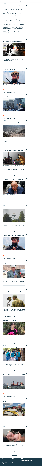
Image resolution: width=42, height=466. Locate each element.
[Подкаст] (31, 460)
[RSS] (30, 460)
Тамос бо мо (3, 463)
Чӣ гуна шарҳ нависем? (4, 462)
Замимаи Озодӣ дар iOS (14, 461)
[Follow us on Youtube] (24, 460)
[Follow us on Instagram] (26, 460)
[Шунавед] (38, 1)
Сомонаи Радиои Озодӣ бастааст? (5, 461)
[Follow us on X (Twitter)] (27, 460)
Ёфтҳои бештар (14, 455)
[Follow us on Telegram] (28, 460)
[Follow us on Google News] (21, 460)
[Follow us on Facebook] (23, 460)
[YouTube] (36, 1)
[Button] (6, 35)
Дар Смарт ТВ (13, 462)
